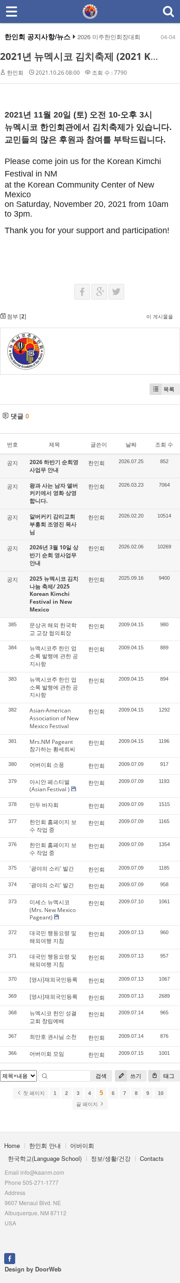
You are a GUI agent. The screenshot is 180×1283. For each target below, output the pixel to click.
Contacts (152, 1158)
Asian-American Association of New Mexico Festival (54, 718)
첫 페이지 (33, 1093)
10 (160, 1093)
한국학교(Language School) (45, 1158)
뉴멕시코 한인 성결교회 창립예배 (53, 1017)
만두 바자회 (44, 805)
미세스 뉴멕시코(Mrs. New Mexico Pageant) (53, 910)
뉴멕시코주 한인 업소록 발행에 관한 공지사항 (54, 656)
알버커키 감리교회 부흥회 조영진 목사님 (53, 524)
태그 (168, 1076)
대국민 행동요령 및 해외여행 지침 (53, 937)
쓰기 (135, 1076)
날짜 (131, 444)
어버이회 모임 (47, 1054)
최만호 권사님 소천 (53, 1037)
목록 (168, 389)
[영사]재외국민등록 (54, 979)
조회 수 (164, 444)
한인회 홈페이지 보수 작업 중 (53, 826)
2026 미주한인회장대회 (109, 37)
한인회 (15, 73)
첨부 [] (16, 316)
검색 (101, 1076)
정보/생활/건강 (111, 1158)
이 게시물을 (159, 316)
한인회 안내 (45, 1145)
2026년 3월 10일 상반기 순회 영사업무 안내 (54, 555)
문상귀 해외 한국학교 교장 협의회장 (53, 629)
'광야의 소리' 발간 (52, 868)
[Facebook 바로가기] (9, 1257)
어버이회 (82, 1145)
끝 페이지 (87, 1104)
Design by (33, 1269)
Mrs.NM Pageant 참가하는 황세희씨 (52, 745)
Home (12, 1145)
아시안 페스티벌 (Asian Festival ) (50, 786)
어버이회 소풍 (47, 765)
